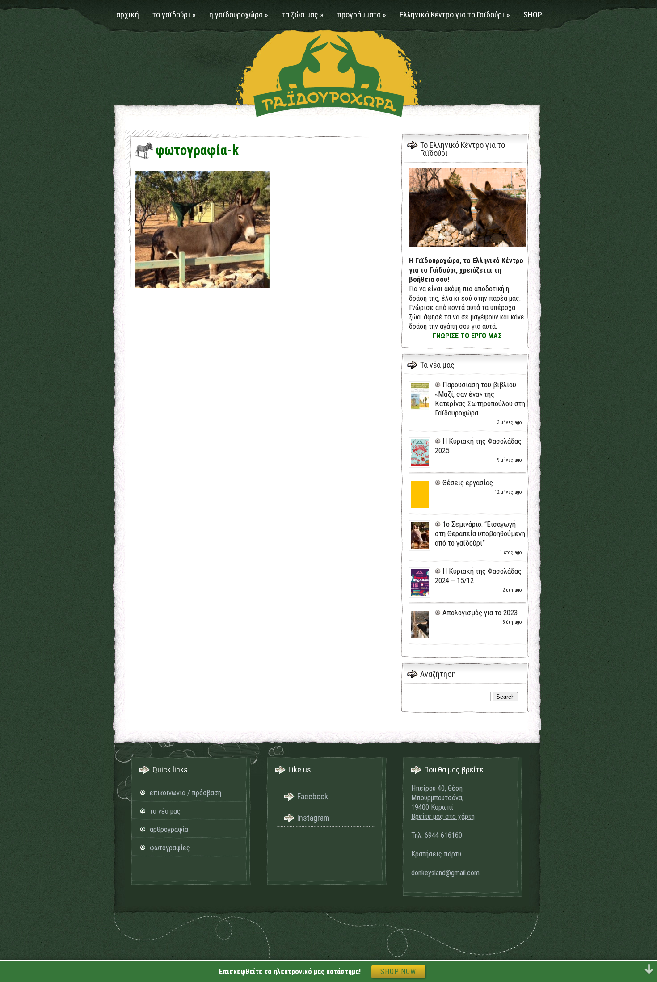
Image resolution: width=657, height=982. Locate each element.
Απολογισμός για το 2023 (480, 612)
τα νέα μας (165, 811)
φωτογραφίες (170, 848)
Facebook (312, 796)
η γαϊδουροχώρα (238, 14)
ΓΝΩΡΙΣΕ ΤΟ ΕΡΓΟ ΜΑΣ (467, 336)
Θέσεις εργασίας (467, 482)
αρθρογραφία (169, 829)
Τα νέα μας (437, 364)
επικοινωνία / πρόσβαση (185, 793)
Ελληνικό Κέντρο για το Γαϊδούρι (455, 14)
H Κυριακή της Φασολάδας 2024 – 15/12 (478, 576)
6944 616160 (443, 835)
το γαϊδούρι (174, 14)
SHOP (532, 14)
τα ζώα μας (303, 14)
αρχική (127, 14)
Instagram (313, 818)
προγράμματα (361, 14)
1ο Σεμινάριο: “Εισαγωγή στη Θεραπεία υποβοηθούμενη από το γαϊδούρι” (480, 533)
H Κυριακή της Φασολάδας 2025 (478, 445)
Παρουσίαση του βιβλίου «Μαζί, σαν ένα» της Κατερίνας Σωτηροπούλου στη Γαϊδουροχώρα (480, 398)
